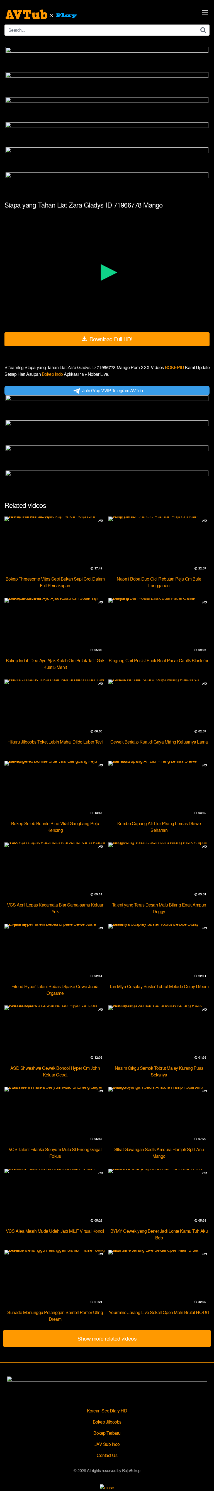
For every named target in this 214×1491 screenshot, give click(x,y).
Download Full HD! (110, 339)
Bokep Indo (53, 374)
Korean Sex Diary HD (107, 1410)
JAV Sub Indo (107, 1444)
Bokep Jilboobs (107, 1422)
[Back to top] (204, 1478)
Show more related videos (107, 1338)
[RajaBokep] (42, 14)
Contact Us (107, 1455)
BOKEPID (175, 367)
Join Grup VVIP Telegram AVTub (112, 390)
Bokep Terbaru (107, 1433)
